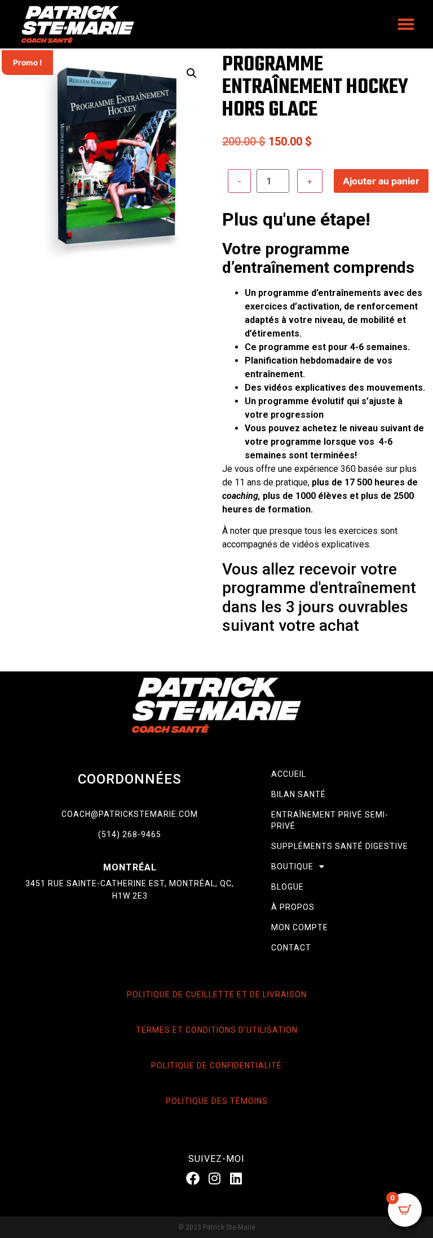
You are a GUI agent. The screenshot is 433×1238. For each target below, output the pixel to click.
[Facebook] (193, 1178)
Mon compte (299, 927)
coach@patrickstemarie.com (129, 814)
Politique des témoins (217, 1101)
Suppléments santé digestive (339, 846)
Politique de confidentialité (216, 1065)
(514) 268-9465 (129, 834)
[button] (405, 24)
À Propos (293, 907)
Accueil (288, 774)
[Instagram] (214, 1178)
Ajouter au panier (381, 181)
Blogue (287, 886)
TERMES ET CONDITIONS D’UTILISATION (217, 1029)
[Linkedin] (236, 1178)
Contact (291, 947)
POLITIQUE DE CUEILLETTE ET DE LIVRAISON (217, 994)
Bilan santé (298, 794)
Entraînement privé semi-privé (329, 820)
